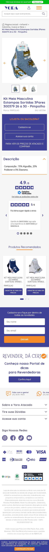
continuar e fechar (24, 549)
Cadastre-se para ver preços (13, 292)
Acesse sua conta (24, 136)
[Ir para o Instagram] (4, 438)
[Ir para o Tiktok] (21, 438)
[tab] (22, 299)
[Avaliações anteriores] (6, 215)
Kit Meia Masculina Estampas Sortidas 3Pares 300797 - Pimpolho (36, 280)
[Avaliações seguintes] (43, 215)
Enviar (24, 339)
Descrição (11, 159)
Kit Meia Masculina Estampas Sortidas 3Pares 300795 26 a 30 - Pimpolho (13, 280)
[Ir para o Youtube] (29, 438)
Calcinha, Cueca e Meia (13, 27)
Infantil (23, 24)
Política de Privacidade (32, 546)
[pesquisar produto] (43, 13)
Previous (4, 63)
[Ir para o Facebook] (13, 438)
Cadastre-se (24, 127)
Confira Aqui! (24, 379)
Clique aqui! (37, 2)
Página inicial (11, 24)
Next (44, 60)
